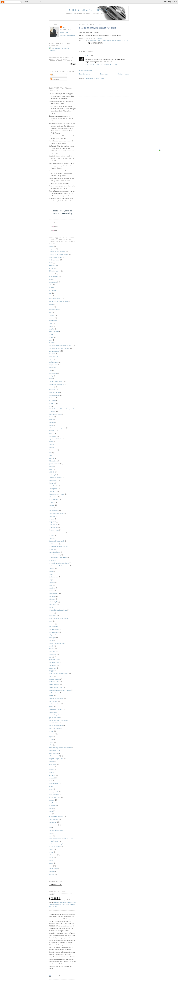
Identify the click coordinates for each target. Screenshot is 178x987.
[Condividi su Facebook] (99, 43)
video (51, 866)
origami (51, 635)
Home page (104, 74)
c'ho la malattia (54, 331)
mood (51, 607)
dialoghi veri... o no (55, 414)
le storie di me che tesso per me (59, 566)
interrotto (52, 516)
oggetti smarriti (54, 632)
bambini (51, 318)
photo (51, 657)
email (68, 957)
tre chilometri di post (56, 830)
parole (51, 640)
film (50, 453)
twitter (51, 852)
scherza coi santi (54, 756)
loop (50, 580)
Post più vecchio (123, 74)
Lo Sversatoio (53, 577)
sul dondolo (53, 805)
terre (50, 814)
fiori (50, 455)
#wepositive (53, 265)
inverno (51, 519)
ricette (51, 739)
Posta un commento (85, 70)
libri (50, 574)
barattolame (53, 320)
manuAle (52, 591)
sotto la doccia (54, 794)
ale (64, 27)
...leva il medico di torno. (57, 252)
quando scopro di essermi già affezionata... (58, 721)
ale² (50, 293)
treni (50, 833)
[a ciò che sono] (54, 260)
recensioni (52, 734)
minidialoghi (53, 602)
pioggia (51, 671)
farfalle (51, 444)
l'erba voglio (53, 524)
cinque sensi (53, 365)
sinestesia (52, 775)
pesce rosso (52, 654)
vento (51, 860)
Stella (87, 56)
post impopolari (54, 682)
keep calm (52, 522)
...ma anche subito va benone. (58, 254)
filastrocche (53, 450)
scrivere (51, 761)
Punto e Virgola (54, 715)
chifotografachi (54, 362)
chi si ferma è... (54, 356)
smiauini (52, 778)
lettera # (51, 569)
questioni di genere (55, 728)
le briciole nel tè (54, 555)
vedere (51, 857)
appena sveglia (54, 309)
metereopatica (53, 593)
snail (50, 781)
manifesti (52, 588)
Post (53, 75)
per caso (51, 648)
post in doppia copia (55, 687)
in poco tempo (53, 499)
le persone (52, 560)
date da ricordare (54, 392)
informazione (53, 511)
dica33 (51, 417)
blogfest (51, 329)
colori (51, 378)
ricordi (51, 742)
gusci (51, 469)
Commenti (55, 79)
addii (50, 285)
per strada (52, 651)
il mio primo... (53, 488)
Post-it (51, 695)
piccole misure (54, 662)
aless (50, 296)
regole (51, 736)
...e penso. (52, 249)
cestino (51, 342)
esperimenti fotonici (55, 439)
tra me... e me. (53, 825)
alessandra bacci (95, 40)
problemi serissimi (55, 704)
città (50, 370)
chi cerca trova (109, 40)
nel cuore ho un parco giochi (58, 618)
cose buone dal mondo (56, 384)
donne (51, 425)
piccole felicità (54, 659)
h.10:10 (51, 472)
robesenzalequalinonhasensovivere (60, 747)
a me (50, 279)
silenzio (51, 770)
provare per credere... (56, 709)
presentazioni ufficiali (56, 698)
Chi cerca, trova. (89, 10)
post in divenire (54, 684)
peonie (51, 646)
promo (51, 706)
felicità (51, 447)
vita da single (53, 869)
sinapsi (51, 772)
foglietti (51, 458)
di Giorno (52, 398)
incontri (51, 505)
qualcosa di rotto (54, 717)
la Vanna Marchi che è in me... (59, 546)
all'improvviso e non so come (58, 301)
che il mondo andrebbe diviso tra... (60, 345)
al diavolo (52, 290)
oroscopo (52, 637)
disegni (51, 419)
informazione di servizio (57, 513)
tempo (51, 808)
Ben (50, 323)
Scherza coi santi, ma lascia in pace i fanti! (98, 27)
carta (50, 340)
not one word (53, 626)
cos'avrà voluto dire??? (56, 381)
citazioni (52, 367)
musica (51, 613)
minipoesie (52, 604)
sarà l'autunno (53, 753)
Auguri (51, 315)
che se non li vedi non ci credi (59, 348)
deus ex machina (54, 395)
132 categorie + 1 (54, 271)
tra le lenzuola (53, 819)
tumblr (51, 849)
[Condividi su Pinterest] (101, 43)
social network (54, 783)
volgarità (52, 871)
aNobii (51, 307)
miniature (52, 599)
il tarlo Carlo (53, 497)
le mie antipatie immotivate (58, 557)
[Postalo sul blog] (94, 43)
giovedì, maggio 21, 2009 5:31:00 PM (101, 65)
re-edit (51, 731)
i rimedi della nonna (55, 477)
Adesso (51, 287)
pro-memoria (53, 701)
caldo (51, 334)
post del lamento (54, 679)
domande (52, 422)
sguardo (51, 767)
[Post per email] (89, 43)
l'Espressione (53, 527)
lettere (51, 571)
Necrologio (52, 615)
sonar (51, 789)
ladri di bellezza (54, 552)
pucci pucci (53, 712)
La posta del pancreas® (56, 541)
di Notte (51, 403)
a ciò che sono (53, 276)
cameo (51, 337)
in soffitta (52, 502)
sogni (51, 786)
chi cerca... (52, 354)
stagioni (51, 800)
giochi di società (54, 464)
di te (50, 406)
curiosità (52, 389)
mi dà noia (52, 596)
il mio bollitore (54, 486)
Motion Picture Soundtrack (58, 610)
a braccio (52, 274)
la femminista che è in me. (57, 533)
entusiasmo (52, 436)
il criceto (52, 483)
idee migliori (53, 480)
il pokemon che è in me (56, 494)
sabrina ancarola (54, 750)
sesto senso (52, 764)
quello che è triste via (56, 725)
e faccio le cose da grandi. (57, 428)
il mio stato (52, 491)
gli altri (51, 466)
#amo (51, 263)
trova (50, 836)
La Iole (51, 538)
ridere (51, 745)
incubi (51, 508)
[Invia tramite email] (92, 43)
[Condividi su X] (97, 43)
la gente (51, 535)
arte (50, 312)
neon (50, 621)
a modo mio (53, 282)
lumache (52, 582)
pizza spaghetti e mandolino (58, 673)
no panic (52, 624)
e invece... (52, 430)
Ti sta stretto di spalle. (56, 816)
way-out (51, 874)
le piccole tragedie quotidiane (59, 563)
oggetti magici (54, 629)
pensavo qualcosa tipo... (57, 643)
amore (51, 304)
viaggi (51, 863)
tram (50, 828)
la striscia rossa (54, 544)
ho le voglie (53, 475)
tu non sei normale (55, 846)
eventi (51, 441)
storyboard (52, 803)
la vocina (52, 549)
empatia (51, 433)
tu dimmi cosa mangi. (56, 844)
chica (51, 359)
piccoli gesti (53, 665)
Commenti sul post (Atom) (95, 78)
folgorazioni (53, 461)
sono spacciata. (54, 792)
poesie (51, 676)
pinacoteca (52, 668)
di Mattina (52, 400)
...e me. (51, 246)
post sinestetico (54, 693)
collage (51, 376)
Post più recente (84, 74)
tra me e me (52, 822)
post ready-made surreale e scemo (60, 690)
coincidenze (53, 373)
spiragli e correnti (55, 797)
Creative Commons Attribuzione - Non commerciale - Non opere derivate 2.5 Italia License (62, 904)
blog (50, 326)
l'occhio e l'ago (54, 530)
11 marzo (52, 268)
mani (119, 40)
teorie (51, 811)
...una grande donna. (55, 257)
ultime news (53, 855)
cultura (51, 387)
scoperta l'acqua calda (56, 758)
